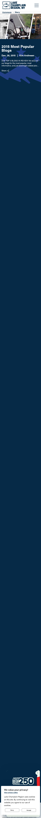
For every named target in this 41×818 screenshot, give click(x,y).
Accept (29, 810)
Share (4, 70)
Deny (12, 810)
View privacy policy (11, 792)
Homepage (6, 12)
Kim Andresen (26, 55)
